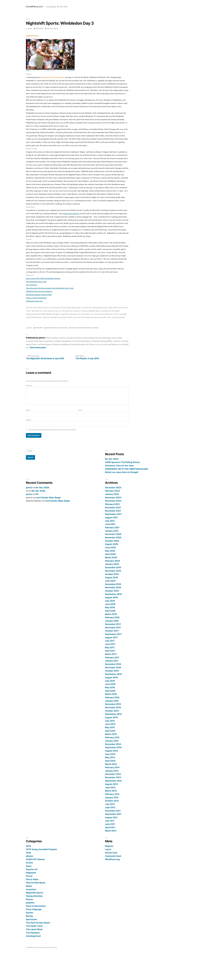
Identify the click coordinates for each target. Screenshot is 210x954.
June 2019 (110, 581)
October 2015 (112, 711)
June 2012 (110, 807)
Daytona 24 (31, 869)
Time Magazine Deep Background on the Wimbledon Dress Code (50, 288)
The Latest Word (34, 929)
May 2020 (110, 551)
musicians (31, 889)
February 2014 (112, 767)
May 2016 (110, 687)
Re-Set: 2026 (111, 459)
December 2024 (113, 487)
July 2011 (109, 821)
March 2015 (111, 734)
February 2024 (112, 491)
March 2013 (111, 791)
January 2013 (111, 797)
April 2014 (110, 761)
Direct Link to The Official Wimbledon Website (43, 278)
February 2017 (112, 657)
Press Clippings (34, 909)
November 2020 (113, 537)
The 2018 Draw (31, 285)
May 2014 (110, 757)
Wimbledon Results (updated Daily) (39, 294)
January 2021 (111, 531)
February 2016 (112, 697)
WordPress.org (112, 859)
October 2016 (112, 671)
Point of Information (36, 906)
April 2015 (110, 731)
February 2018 (112, 617)
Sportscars (31, 919)
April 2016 (110, 691)
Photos (29, 899)
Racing (29, 916)
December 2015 (113, 704)
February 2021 (112, 527)
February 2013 (112, 794)
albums (29, 856)
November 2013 (113, 777)
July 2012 (110, 804)
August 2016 (111, 677)
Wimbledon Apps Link (34, 301)
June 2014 (110, 754)
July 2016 (110, 681)
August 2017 (111, 637)
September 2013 (113, 781)
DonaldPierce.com (34, 6)
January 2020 (112, 564)
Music (29, 886)
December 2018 (113, 584)
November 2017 (113, 627)
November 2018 (113, 587)
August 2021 (111, 517)
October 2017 (112, 631)
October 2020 (112, 541)
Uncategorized (33, 936)
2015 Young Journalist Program (41, 849)
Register (109, 846)
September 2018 (113, 594)
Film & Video (32, 879)
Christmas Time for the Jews (119, 465)
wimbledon (95, 328)
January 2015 (111, 741)
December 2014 (113, 744)
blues (28, 866)
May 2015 (110, 727)
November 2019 (113, 571)
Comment (29, 385)
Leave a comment (52, 28)
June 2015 (110, 724)
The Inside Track (34, 926)
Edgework (31, 872)
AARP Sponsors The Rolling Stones (122, 462)
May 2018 (110, 607)
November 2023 (113, 501)
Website (28, 420)
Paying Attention (63, 328)
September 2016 (113, 674)
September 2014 (113, 747)
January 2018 (111, 621)
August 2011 (111, 817)
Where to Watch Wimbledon (36, 298)
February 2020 (112, 561)
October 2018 (112, 591)
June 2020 (110, 547)
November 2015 (113, 707)
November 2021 (113, 511)
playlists (30, 902)
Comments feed (113, 856)
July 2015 (110, 721)
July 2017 (110, 641)
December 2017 (113, 624)
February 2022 (112, 504)
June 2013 (110, 787)
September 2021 (113, 514)
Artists (29, 862)
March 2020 (111, 557)
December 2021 (113, 507)
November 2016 (113, 667)
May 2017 (110, 647)
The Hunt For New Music (38, 922)
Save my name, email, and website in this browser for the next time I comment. (52, 430)
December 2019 (113, 567)
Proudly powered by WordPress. (47, 947)
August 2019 (111, 577)
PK (37, 494)
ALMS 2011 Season (35, 859)
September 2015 (113, 714)
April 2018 (110, 611)
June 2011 (110, 824)
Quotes (29, 912)
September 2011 (113, 814)
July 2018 (110, 601)
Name (28, 410)
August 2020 (111, 544)
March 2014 (111, 764)
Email (80, 410)
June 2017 (110, 644)
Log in (108, 849)
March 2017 (111, 654)
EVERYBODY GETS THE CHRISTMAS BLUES (126, 469)
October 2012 (112, 801)
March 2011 (110, 830)
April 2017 (110, 651)
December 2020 (113, 534)
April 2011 (110, 827)
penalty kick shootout (71, 213)
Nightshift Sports (51, 328)
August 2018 (111, 597)
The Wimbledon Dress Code (36, 281)
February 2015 (112, 737)
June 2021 (110, 524)
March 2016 (111, 694)
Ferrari (29, 876)
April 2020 (110, 554)
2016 (28, 852)
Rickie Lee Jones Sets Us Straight (121, 472)
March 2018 (111, 614)
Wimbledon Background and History (39, 291)
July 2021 (110, 521)
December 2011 (113, 811)
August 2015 (111, 717)
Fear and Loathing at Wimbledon (81, 328)
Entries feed (111, 852)
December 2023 (113, 497)
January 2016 (111, 701)
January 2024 (112, 494)
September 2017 (113, 634)
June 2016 (110, 684)
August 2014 (111, 751)
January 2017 (111, 661)
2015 (28, 846)
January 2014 (112, 771)
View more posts (38, 347)
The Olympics (33, 932)
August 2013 (111, 784)
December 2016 (113, 664)
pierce (30, 28)
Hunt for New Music (36, 882)
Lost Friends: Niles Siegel (48, 497)
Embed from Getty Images (31, 38)
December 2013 (113, 774)
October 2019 (112, 574)
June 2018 (110, 604)
